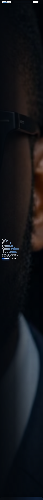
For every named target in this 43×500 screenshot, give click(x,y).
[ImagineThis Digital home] (6, 2)
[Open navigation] (40, 2)
